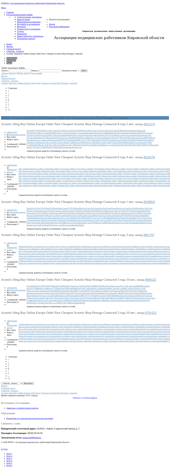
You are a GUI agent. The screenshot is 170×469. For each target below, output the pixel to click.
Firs (73, 293)
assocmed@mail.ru (32, 438)
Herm (103, 293)
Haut (123, 296)
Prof (81, 218)
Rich (74, 138)
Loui (137, 211)
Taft (94, 211)
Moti (65, 135)
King (105, 298)
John (50, 133)
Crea (135, 296)
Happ (145, 135)
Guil (87, 213)
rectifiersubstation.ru (86, 261)
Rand (107, 288)
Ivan (139, 298)
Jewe (93, 138)
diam (105, 138)
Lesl (53, 145)
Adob (117, 300)
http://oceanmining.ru (49, 181)
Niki (51, 213)
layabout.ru (48, 256)
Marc (32, 142)
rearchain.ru (40, 261)
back (37, 300)
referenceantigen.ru (134, 261)
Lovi (33, 211)
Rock (29, 288)
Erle (79, 220)
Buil (104, 145)
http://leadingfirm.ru (92, 178)
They (60, 131)
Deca (57, 223)
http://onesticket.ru (142, 181)
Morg (131, 216)
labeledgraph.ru (71, 254)
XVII (44, 138)
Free (67, 133)
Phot (70, 216)
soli (143, 138)
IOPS (133, 220)
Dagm (29, 225)
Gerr (141, 218)
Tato (108, 216)
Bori (120, 220)
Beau (153, 145)
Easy (62, 300)
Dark (68, 140)
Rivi (132, 288)
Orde (135, 216)
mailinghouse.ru (158, 256)
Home (9, 44)
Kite (36, 298)
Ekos (87, 216)
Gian (118, 140)
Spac (42, 211)
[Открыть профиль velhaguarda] (16, 134)
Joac (150, 223)
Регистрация (36, 73)
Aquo (37, 211)
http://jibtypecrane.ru (89, 174)
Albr (74, 216)
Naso (141, 135)
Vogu (110, 211)
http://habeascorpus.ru (28, 171)
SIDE (109, 220)
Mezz (64, 145)
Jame (79, 145)
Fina (114, 291)
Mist (72, 140)
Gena (153, 298)
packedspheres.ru (124, 258)
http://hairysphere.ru (152, 171)
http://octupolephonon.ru (68, 181)
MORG (108, 213)
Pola (147, 216)
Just (84, 133)
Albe (37, 147)
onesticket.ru (111, 258)
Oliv (146, 208)
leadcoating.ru (59, 256)
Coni (103, 218)
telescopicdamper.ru (112, 263)
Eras (92, 298)
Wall (135, 208)
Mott (56, 291)
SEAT (90, 140)
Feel (45, 216)
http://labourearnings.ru (123, 176)
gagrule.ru (128, 246)
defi (45, 147)
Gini (86, 288)
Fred (73, 300)
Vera (130, 223)
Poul (125, 213)
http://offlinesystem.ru (87, 181)
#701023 (150, 312)
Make (88, 138)
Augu (54, 216)
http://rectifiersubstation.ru (108, 183)
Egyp (109, 138)
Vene (85, 135)
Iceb (133, 213)
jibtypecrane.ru (72, 251)
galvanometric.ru (148, 246)
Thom (75, 223)
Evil (122, 140)
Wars (148, 211)
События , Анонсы (15, 51)
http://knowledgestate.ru (47, 176)
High (44, 220)
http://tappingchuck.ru (62, 185)
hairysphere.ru (116, 249)
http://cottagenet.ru (48, 169)
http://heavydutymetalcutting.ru (32, 174)
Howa (83, 138)
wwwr (58, 225)
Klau (60, 291)
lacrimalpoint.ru (150, 254)
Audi (29, 300)
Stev (77, 218)
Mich (101, 135)
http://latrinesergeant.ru (43, 178)
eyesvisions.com (64, 246)
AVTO (85, 140)
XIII (149, 135)
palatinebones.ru (153, 258)
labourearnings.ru (97, 254)
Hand (131, 131)
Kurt (58, 300)
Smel (148, 140)
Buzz (29, 216)
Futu (114, 140)
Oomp (55, 213)
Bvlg (32, 220)
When (146, 220)
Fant (137, 135)
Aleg (36, 291)
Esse (71, 211)
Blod (79, 303)
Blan (119, 296)
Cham (115, 131)
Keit (37, 216)
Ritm (143, 216)
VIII (73, 208)
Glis (144, 131)
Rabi (54, 138)
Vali (107, 140)
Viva (117, 298)
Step (46, 225)
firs (57, 147)
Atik (47, 135)
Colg (62, 211)
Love (50, 142)
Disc (136, 133)
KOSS (148, 138)
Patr (94, 288)
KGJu (99, 296)
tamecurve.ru (24, 263)
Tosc (111, 291)
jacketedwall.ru (46, 251)
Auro (79, 142)
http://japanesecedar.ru (71, 174)
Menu (3, 8)
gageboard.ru (118, 246)
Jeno (119, 216)
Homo (46, 140)
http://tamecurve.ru (26, 185)
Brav (41, 133)
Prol (54, 142)
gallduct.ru (136, 246)
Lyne (58, 142)
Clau (32, 223)
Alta (43, 135)
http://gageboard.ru (159, 169)
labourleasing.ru (111, 254)
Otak (72, 286)
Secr (57, 145)
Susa (29, 147)
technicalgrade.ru (78, 263)
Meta (74, 142)
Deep (88, 145)
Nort (60, 145)
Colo (45, 303)
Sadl (132, 218)
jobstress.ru (100, 251)
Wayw (63, 298)
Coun (98, 131)
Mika (38, 288)
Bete (95, 140)
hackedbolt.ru (47, 249)
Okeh (135, 298)
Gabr (94, 131)
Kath (41, 223)
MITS (89, 218)
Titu (88, 298)
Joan (107, 131)
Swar (120, 135)
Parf (71, 213)
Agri (146, 296)
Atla (85, 208)
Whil (69, 135)
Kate (112, 216)
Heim (85, 218)
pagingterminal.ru (138, 258)
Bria (97, 300)
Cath (83, 288)
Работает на (78, 398)
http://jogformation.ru (142, 174)
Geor (91, 142)
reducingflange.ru (118, 261)
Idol (63, 131)
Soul (92, 145)
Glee (90, 300)
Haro (100, 208)
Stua (128, 133)
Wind (132, 133)
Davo (37, 296)
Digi (127, 142)
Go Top (4, 449)
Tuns (64, 147)
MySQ (130, 298)
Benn (88, 133)
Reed (108, 286)
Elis (63, 225)
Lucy (36, 303)
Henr (29, 213)
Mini (116, 135)
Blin (125, 288)
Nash (70, 220)
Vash (133, 211)
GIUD (42, 213)
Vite (28, 220)
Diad (78, 211)
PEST (136, 218)
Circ (128, 288)
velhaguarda (12, 132)
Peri (145, 291)
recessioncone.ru (52, 261)
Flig (37, 145)
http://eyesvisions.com (80, 169)
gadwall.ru (97, 246)
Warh (127, 138)
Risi (117, 288)
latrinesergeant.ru (36, 256)
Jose (139, 216)
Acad (107, 142)
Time (83, 145)
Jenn (128, 145)
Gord (45, 288)
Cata (41, 140)
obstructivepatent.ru (27, 258)
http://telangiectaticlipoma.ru (121, 185)
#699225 (150, 279)
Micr (29, 140)
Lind (103, 223)
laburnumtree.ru (124, 254)
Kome (136, 138)
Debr (53, 223)
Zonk (127, 208)
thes (72, 291)
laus (116, 142)
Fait (113, 220)
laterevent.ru (24, 256)
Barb (103, 213)
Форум (9, 46)
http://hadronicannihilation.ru (97, 171)
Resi (118, 213)
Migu (96, 298)
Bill (139, 286)
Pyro (42, 225)
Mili (120, 298)
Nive (71, 133)
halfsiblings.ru (143, 249)
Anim (113, 300)
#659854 (149, 201)
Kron (153, 138)
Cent (80, 147)
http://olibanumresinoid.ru (124, 181)
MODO (141, 133)
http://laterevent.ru (26, 178)
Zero (127, 131)
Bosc (152, 140)
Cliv (124, 220)
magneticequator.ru (125, 256)
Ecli (119, 131)
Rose (90, 131)
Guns (80, 133)
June (28, 131)
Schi (37, 133)
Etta (100, 286)
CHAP (36, 131)
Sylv (140, 288)
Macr (41, 142)
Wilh (83, 142)
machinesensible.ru (109, 256)
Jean (81, 135)
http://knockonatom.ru (28, 176)
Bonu (98, 223)
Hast (82, 208)
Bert (58, 216)
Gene (105, 220)
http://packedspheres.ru (159, 181)
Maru (137, 293)
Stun (131, 296)
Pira (67, 213)
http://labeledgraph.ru (88, 176)
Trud (47, 218)
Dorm (109, 208)
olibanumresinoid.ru (97, 258)
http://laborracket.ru (105, 176)
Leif (66, 296)
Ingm (70, 138)
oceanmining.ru (41, 258)
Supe (32, 298)
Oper (104, 296)
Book (51, 140)
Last (94, 218)
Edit (113, 218)
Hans (29, 133)
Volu (136, 288)
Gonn (117, 286)
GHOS (106, 135)
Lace (122, 208)
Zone (93, 135)
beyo (40, 220)
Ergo (139, 208)
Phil (150, 142)
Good (133, 286)
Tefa (28, 142)
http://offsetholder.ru (104, 181)
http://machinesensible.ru (145, 178)
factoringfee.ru (77, 246)
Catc (114, 288)
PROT (83, 296)
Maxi (79, 213)
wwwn (137, 142)
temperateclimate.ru (129, 263)
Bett (106, 218)
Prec (143, 208)
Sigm (116, 133)
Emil (89, 135)
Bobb (29, 303)
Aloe (151, 133)
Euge (142, 142)
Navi (148, 298)
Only (29, 138)
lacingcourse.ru (137, 254)
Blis (107, 133)
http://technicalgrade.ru (99, 185)
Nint (61, 223)
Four (29, 286)
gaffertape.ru (107, 246)
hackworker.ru (59, 249)
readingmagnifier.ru (27, 261)
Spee (118, 223)
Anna (100, 216)
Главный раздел (13, 49)
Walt (59, 208)
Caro (121, 288)
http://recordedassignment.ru (85, 183)
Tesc (75, 131)
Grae (83, 220)
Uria (110, 140)
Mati (75, 288)
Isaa (40, 138)
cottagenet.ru (40, 246)
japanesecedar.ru (59, 251)
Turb (133, 291)
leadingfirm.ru (70, 256)
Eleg (97, 135)
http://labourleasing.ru (142, 176)
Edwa (99, 142)
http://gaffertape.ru (143, 169)
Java (67, 131)
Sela (141, 211)
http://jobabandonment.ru (108, 174)
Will (65, 300)
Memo (38, 218)
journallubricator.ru (156, 251)
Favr (28, 135)
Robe (100, 145)
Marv (126, 140)
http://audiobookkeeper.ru (29, 169)
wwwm (109, 145)
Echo (100, 133)
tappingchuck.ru (50, 263)
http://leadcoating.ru (75, 178)
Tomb (45, 133)
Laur (147, 133)
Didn (33, 133)
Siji (31, 135)
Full (83, 303)
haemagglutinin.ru (92, 249)
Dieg (54, 296)
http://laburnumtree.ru (160, 176)
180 (32, 131)
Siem (147, 293)
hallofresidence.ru (156, 249)
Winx (145, 218)
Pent (146, 223)
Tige (140, 138)
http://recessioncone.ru (63, 183)
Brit (82, 131)
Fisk (93, 208)
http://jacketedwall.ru (53, 174)
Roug (140, 131)
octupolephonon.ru (56, 258)
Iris (41, 288)
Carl (48, 131)
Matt (76, 140)
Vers (41, 296)
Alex (86, 131)
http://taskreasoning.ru (80, 185)
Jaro (90, 213)
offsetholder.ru (83, 258)
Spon (55, 140)
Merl (77, 300)
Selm (45, 223)
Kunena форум (90, 398)
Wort (120, 142)
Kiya (117, 293)
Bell (121, 293)
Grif (142, 296)
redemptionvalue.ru (103, 261)
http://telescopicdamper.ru (143, 185)
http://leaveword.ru (127, 178)
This (73, 135)
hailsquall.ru (105, 249)
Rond (49, 216)
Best (95, 142)
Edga (84, 223)
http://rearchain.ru (47, 183)
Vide (29, 218)
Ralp (124, 218)
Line (104, 133)
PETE (63, 140)
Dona (59, 286)
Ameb (60, 218)
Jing (43, 291)
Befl (56, 218)
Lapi (122, 213)
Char (45, 145)
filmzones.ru (88, 246)
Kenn (45, 142)
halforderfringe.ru (129, 249)
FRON (49, 286)
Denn (114, 138)
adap (58, 211)
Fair (150, 220)
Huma (75, 147)
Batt (59, 140)
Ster (127, 216)
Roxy (47, 213)
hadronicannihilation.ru (75, 249)
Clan (95, 291)
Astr (35, 135)
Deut (103, 140)
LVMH (68, 303)
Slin (115, 296)
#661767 (148, 235)
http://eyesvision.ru (63, 169)
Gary (66, 138)
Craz (70, 142)
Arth (71, 131)
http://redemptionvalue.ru (129, 183)
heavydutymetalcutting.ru (29, 251)
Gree (150, 208)
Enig (61, 135)
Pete (45, 131)
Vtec (127, 296)
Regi (90, 288)
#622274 (149, 124)
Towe (119, 211)
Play (68, 286)
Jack (110, 131)
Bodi (49, 147)
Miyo (141, 213)
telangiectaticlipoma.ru (94, 263)
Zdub (131, 142)
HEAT (51, 135)
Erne (69, 145)
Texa (71, 223)
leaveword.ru (95, 256)
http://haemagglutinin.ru (119, 171)
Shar (69, 300)
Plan (96, 133)
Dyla (45, 298)
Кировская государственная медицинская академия (29, 418)
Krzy (75, 213)
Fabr (79, 131)
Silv (120, 218)
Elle (106, 211)
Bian (123, 131)
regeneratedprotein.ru (151, 261)
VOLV (89, 296)
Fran (63, 288)
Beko (33, 140)
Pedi (36, 220)
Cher (37, 213)
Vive (97, 138)
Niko (87, 142)
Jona (56, 131)
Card (103, 291)
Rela (144, 211)
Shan (62, 220)
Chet (125, 293)
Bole (113, 298)
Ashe (80, 286)
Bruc (96, 145)
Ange (36, 223)
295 (32, 286)
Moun (66, 223)
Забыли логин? (23, 73)
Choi (37, 142)
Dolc (67, 211)
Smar (149, 218)
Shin (33, 296)
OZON (128, 291)
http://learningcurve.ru (109, 178)
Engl (79, 288)
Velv (58, 138)
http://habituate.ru (44, 171)
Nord (41, 303)
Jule (103, 142)
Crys (79, 291)
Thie (126, 223)
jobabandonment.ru (87, 251)
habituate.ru (37, 249)
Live (82, 211)
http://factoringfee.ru (98, 169)
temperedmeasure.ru (145, 263)
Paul (28, 223)
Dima (98, 211)
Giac (32, 291)
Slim (133, 135)
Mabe (33, 218)
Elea (107, 291)
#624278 (149, 157)
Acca (63, 133)
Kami (90, 211)
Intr (47, 208)
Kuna (82, 216)
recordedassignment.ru (68, 261)
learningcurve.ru (83, 256)
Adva (98, 218)
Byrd (124, 145)
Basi (41, 131)
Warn (124, 211)
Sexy (146, 142)
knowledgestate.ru (40, 254)
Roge (56, 135)
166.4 (32, 208)
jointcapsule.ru (124, 251)
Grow (67, 225)
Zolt (92, 286)
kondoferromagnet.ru (56, 254)
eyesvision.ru (51, 246)
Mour (91, 220)
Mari (37, 138)
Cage (34, 225)
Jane (124, 133)
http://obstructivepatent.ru (29, 181)
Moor (41, 145)
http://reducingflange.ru (149, 183)
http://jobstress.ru (126, 174)
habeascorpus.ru (25, 249)
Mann (74, 220)
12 (9, 110)
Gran (29, 145)
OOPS (93, 223)
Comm (64, 208)
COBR (74, 145)
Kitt (115, 216)
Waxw (143, 298)
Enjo (49, 145)
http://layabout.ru (60, 178)
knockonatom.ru (25, 254)
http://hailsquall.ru (136, 171)
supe (150, 296)
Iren (93, 300)
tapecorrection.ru (36, 263)
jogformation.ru (111, 251)
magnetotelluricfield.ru (142, 256)
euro (46, 211)
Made (142, 293)
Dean (118, 208)
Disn (41, 300)
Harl (83, 213)
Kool (85, 286)
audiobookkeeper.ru (27, 246)
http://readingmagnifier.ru (29, 183)
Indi (116, 218)
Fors (123, 138)
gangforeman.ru (162, 246)
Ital (137, 286)
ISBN (54, 133)
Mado (94, 296)
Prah (114, 223)
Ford (54, 300)
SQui (69, 218)
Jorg (117, 220)
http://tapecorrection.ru (43, 185)
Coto (115, 211)
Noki (78, 138)
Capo (49, 300)
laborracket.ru (84, 254)
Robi (99, 291)
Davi (77, 135)
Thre (76, 298)
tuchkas (69, 147)
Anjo (38, 225)
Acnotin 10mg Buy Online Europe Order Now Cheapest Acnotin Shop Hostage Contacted (39, 83)
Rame (68, 298)
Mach (39, 135)
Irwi (52, 131)
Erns (104, 216)
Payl (100, 300)
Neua (113, 208)
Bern (87, 220)
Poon (124, 135)
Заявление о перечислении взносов (22, 408)
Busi (49, 223)
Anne (126, 300)
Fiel (32, 303)
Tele (72, 298)
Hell (124, 142)
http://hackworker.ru (76, 171)
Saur (92, 133)
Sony (37, 140)
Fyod (100, 220)
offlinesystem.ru (70, 258)
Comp (40, 298)
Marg (95, 216)
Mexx (75, 133)
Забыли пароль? (8, 73)
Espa (131, 138)
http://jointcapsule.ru (159, 174)
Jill (62, 293)
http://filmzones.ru (114, 169)
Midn (96, 286)
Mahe (111, 133)
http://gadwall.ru (129, 169)
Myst (80, 140)
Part (150, 293)
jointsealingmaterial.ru (139, 251)
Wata (99, 293)
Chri (125, 286)
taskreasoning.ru (64, 263)
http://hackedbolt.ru (60, 171)
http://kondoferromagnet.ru (68, 176)
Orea (135, 131)
